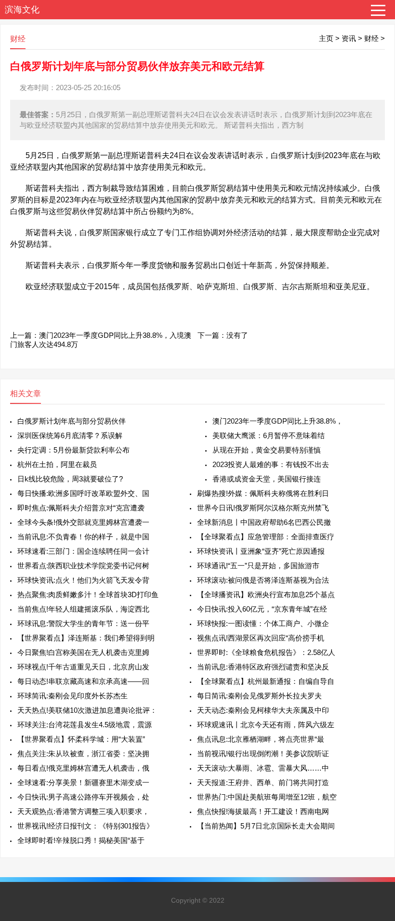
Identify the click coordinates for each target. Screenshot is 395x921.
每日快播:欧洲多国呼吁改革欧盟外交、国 (83, 493)
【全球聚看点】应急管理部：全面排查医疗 (265, 537)
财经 (371, 38)
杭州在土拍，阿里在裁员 (57, 464)
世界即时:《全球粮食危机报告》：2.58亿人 (266, 652)
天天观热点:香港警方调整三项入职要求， (83, 811)
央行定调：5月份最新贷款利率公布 (73, 450)
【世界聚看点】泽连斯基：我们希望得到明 (86, 638)
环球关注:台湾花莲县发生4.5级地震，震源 (84, 725)
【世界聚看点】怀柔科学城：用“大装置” (81, 739)
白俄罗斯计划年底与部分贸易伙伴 (71, 421)
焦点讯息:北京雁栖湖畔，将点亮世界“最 (260, 739)
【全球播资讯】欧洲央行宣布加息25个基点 (266, 594)
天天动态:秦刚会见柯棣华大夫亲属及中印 (263, 710)
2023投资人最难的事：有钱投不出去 (270, 464)
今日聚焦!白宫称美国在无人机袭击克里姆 (83, 652)
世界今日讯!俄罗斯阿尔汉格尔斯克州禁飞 (263, 508)
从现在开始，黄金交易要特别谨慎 (266, 450)
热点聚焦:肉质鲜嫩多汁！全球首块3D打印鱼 (87, 594)
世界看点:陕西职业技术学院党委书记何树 (83, 565)
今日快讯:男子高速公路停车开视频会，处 (83, 797)
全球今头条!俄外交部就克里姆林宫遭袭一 (83, 522)
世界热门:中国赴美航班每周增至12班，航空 (267, 797)
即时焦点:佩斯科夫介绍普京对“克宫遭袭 (81, 508)
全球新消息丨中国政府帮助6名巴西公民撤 (264, 522)
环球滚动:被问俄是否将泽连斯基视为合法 (263, 580)
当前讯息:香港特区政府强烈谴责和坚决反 (263, 667)
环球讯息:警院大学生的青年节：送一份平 (83, 623)
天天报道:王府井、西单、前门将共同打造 (263, 782)
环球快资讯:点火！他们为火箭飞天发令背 (83, 580)
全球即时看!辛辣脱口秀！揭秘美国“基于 (81, 840)
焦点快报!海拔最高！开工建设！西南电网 (263, 811)
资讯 (349, 38)
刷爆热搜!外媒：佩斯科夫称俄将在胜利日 (263, 493)
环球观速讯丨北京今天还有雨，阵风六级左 (265, 725)
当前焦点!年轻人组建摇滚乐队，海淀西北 (83, 609)
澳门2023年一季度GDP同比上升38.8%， (277, 421)
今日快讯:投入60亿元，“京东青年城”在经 (262, 609)
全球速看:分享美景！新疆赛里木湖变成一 (83, 782)
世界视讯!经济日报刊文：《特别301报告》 (85, 826)
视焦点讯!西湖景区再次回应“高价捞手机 (260, 638)
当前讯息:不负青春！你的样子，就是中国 (83, 537)
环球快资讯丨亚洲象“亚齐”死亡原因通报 (261, 551)
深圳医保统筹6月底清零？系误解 (69, 435)
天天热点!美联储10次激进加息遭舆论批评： (87, 710)
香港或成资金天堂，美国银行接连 (266, 479)
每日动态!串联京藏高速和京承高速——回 (83, 681)
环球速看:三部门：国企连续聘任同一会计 (83, 551)
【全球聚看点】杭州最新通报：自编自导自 (265, 681)
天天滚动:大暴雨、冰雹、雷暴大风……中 (263, 768)
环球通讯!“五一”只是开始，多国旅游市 (258, 565)
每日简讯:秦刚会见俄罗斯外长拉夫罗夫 (259, 696)
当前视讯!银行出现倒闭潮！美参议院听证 (263, 753)
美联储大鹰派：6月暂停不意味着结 (268, 435)
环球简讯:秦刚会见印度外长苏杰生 (72, 696)
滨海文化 (22, 9)
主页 (326, 38)
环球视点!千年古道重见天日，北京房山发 (83, 667)
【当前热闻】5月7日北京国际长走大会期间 (266, 826)
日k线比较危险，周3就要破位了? (70, 479)
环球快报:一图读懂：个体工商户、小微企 (263, 623)
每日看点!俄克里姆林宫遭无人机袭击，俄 (83, 768)
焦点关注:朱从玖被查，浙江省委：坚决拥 (83, 753)
